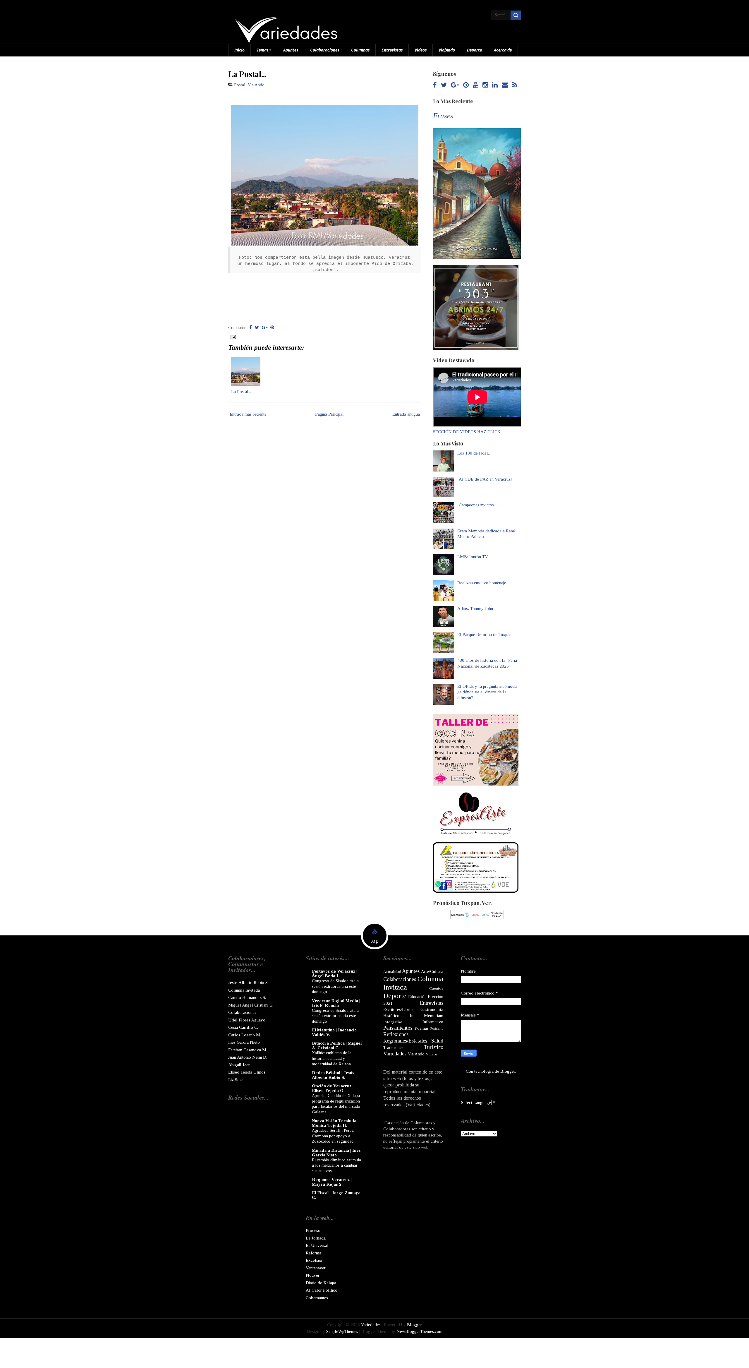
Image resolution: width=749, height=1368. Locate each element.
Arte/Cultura (432, 971)
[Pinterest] (466, 85)
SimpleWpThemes (342, 1331)
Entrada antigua (406, 414)
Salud (437, 1041)
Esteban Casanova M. (247, 1050)
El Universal (317, 1245)
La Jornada (316, 1238)
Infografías (393, 1022)
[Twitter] (444, 85)
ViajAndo (447, 50)
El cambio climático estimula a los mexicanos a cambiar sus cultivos (336, 1165)
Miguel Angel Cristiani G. (250, 1005)
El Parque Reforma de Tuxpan (484, 634)
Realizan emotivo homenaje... (483, 582)
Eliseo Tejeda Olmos (246, 1072)
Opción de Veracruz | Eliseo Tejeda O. (332, 1088)
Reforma (313, 1253)
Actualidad (392, 971)
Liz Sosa (235, 1079)
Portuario (436, 1028)
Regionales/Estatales (405, 1041)
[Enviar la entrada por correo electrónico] (232, 336)
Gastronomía (431, 1009)
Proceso (313, 1230)
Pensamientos (397, 1028)
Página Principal (329, 414)
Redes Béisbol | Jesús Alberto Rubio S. (333, 1075)
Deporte (474, 50)
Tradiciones (393, 1047)
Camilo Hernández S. (247, 997)
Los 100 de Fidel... (474, 453)
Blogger (507, 1071)
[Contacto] (505, 85)
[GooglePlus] (455, 85)
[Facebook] (435, 85)
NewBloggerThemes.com (419, 1331)
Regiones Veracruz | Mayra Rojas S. (332, 1182)
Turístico (433, 1047)
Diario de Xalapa (321, 1282)
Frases (443, 116)
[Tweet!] (256, 327)
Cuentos (436, 988)
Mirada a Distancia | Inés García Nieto (336, 1152)
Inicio (239, 50)
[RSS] (514, 85)
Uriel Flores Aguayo (246, 1020)
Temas (264, 50)
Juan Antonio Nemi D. (247, 1057)
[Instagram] (485, 85)
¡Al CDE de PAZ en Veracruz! (484, 479)
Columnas (360, 50)
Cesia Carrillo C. (243, 1027)
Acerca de (503, 50)
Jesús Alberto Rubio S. (248, 982)
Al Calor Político (321, 1290)
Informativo (432, 1021)
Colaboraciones (324, 50)
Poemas (422, 1028)
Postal (239, 85)
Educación (417, 996)
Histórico (391, 1015)
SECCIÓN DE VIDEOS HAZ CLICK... (468, 431)
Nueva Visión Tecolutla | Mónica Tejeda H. (335, 1123)
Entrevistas (392, 50)
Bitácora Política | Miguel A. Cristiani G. (337, 1045)
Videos (421, 50)
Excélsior (314, 1260)
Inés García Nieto (244, 1042)
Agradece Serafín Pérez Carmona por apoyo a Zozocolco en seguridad (333, 1136)
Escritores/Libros (398, 1009)
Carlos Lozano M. (244, 1035)
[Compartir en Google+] (264, 327)
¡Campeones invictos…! (478, 505)
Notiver (312, 1275)
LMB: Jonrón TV (472, 556)
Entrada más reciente (248, 414)
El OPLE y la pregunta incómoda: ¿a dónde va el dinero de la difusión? (487, 692)
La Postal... (247, 73)
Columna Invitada (244, 990)
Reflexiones (395, 1034)
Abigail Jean (239, 1064)
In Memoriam (426, 1015)
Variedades (394, 1054)
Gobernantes (317, 1297)
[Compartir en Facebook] (250, 327)
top (374, 940)
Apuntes (290, 50)
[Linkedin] (495, 85)
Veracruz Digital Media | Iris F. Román (336, 1003)
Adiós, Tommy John (475, 608)
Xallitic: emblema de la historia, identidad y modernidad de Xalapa (331, 1058)
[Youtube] (475, 85)
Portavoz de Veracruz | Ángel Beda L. (334, 973)
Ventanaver (316, 1268)
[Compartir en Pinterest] (272, 327)
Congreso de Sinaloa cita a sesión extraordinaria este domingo (335, 986)
